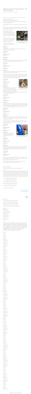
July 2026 (4, 233)
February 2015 (5, 374)
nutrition (9, 228)
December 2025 (5, 240)
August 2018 (5, 316)
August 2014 (5, 381)
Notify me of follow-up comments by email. (10, 185)
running (23, 228)
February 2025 (5, 250)
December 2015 (5, 360)
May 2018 (4, 321)
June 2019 (4, 302)
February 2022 (5, 266)
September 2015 (5, 364)
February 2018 (5, 325)
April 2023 (4, 264)
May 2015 (4, 370)
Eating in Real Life (5, 209)
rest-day (14, 228)
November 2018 (5, 312)
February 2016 (5, 357)
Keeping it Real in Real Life (7, 212)
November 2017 (5, 329)
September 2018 (5, 315)
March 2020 (4, 290)
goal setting (19, 224)
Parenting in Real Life (6, 215)
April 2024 (4, 254)
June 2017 (4, 336)
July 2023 (4, 260)
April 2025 (4, 249)
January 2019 (5, 309)
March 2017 (4, 340)
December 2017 (5, 328)
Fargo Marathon (8, 224)
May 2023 (4, 263)
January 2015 (5, 376)
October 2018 (5, 314)
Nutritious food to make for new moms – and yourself (10, 204)
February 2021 (5, 278)
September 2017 (5, 332)
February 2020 (5, 291)
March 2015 (4, 373)
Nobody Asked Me (5, 213)
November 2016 (5, 346)
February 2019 (5, 308)
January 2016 (5, 359)
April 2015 (4, 371)
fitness (11, 224)
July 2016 (4, 350)
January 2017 (5, 343)
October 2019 (5, 297)
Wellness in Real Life (6, 219)
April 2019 (4, 305)
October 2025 (5, 243)
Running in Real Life (6, 216)
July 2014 (4, 383)
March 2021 (4, 277)
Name (4, 178)
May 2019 (4, 304)
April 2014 (4, 387)
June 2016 (4, 352)
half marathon (25, 224)
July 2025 (4, 247)
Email (4, 181)
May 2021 (4, 274)
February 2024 (5, 256)
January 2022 (5, 267)
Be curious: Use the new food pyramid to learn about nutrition (11, 206)
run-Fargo (18, 228)
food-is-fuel (14, 224)
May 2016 (4, 353)
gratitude (22, 224)
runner (20, 228)
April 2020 (4, 288)
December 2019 (5, 294)
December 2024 (5, 253)
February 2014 (5, 388)
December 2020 (5, 280)
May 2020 (4, 287)
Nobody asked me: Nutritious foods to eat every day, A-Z (10, 203)
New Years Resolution (5, 228)
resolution (12, 228)
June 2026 (4, 235)
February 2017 (5, 342)
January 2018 (5, 326)
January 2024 (5, 257)
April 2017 (4, 339)
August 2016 (5, 349)
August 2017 (5, 333)
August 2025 (5, 246)
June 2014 (4, 384)
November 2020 (5, 281)
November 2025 (5, 242)
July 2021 (4, 273)
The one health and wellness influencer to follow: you (10, 200)
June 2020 (4, 285)
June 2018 (4, 319)
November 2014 (5, 377)
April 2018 (4, 322)
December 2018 (5, 311)
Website (4, 183)
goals (16, 224)
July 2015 (4, 367)
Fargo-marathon (5, 224)
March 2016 (4, 356)
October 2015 (5, 363)
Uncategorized (5, 218)
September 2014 (5, 380)
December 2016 (5, 345)
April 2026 (4, 236)
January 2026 (5, 239)
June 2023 (4, 261)
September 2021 (5, 271)
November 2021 (5, 270)
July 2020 (4, 284)
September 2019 (5, 298)
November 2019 (5, 295)
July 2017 (4, 335)
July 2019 (4, 301)
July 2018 (4, 318)
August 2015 (5, 366)
